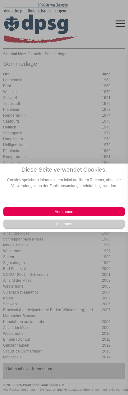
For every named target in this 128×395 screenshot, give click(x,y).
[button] (64, 211)
